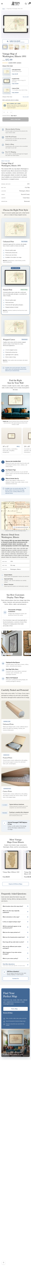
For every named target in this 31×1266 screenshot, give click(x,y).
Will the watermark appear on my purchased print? (12, 927)
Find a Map (15, 1009)
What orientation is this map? (11, 917)
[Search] (25, 3)
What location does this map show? (13, 906)
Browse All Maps (8, 1012)
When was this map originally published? (11, 911)
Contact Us (15, 978)
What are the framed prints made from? (14, 937)
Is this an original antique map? (12, 921)
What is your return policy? (10, 958)
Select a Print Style (15, 119)
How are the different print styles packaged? (12, 947)
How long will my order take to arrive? (13, 942)
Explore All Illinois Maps (15, 884)
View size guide (26, 96)
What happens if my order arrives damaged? (12, 953)
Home (3, 8)
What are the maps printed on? (11, 932)
